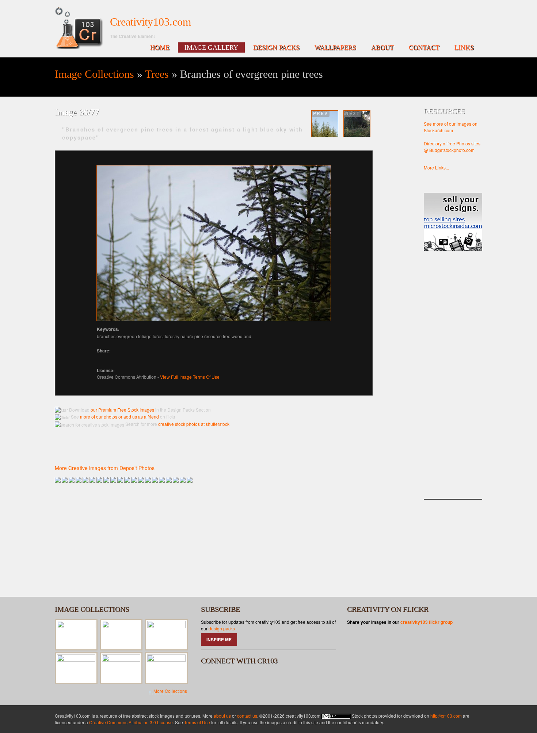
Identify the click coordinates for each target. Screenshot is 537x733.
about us (222, 716)
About (382, 47)
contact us (247, 716)
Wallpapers (335, 47)
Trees (157, 74)
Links (464, 47)
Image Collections (94, 74)
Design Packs (276, 47)
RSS (248, 679)
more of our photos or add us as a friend (119, 416)
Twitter (229, 679)
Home (160, 47)
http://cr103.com (446, 716)
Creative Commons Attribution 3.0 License (131, 722)
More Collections (169, 691)
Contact (424, 47)
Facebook (209, 679)
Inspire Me (219, 639)
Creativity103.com (150, 22)
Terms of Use (197, 722)
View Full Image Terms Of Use (190, 377)
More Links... (436, 167)
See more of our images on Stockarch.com (450, 127)
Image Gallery (211, 47)
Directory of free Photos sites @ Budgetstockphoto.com (452, 146)
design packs (222, 628)
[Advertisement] (453, 382)
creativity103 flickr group (426, 622)
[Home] (79, 28)
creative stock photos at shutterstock (193, 424)
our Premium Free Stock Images (122, 409)
